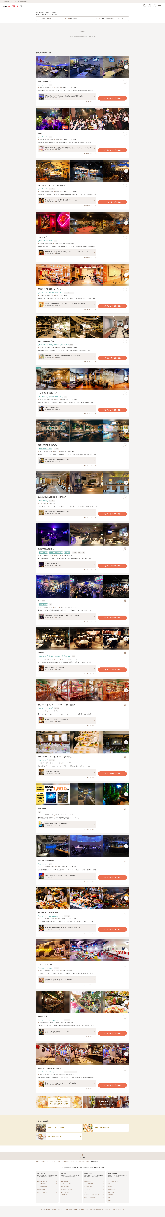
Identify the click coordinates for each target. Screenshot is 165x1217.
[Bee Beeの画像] (82, 586)
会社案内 (43, 1209)
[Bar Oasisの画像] (82, 794)
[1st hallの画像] (82, 638)
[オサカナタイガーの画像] (82, 950)
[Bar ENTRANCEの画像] (82, 67)
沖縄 (76, 1161)
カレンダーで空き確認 (113, 202)
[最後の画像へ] (126, 67)
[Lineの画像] (82, 119)
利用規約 (48, 1209)
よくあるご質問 (120, 1209)
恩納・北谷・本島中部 (84, 1161)
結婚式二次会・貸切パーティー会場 (66, 1161)
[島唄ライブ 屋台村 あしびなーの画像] (82, 1054)
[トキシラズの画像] (82, 223)
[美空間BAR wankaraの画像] (82, 846)
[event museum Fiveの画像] (82, 327)
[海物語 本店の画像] (82, 1002)
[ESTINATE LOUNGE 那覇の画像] (82, 898)
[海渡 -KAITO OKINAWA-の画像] (82, 430)
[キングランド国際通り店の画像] (82, 379)
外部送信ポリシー (73, 1209)
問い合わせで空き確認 (113, 98)
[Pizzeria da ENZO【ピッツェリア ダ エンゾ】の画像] (82, 742)
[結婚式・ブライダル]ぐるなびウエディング (46, 1161)
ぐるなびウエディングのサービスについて (106, 1209)
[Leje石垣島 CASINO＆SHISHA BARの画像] (82, 482)
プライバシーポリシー (62, 1209)
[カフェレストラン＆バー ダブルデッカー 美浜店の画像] (82, 690)
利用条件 (54, 1209)
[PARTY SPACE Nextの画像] (82, 534)
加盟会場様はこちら (83, 1209)
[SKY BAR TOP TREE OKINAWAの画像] (82, 171)
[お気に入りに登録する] (125, 82)
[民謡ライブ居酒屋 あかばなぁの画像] (82, 275)
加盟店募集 (92, 1209)
